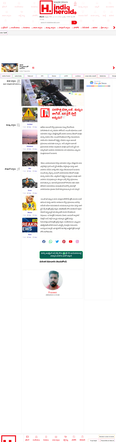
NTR (40, 76)
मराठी (68, 17)
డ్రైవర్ (67, 219)
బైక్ (71, 199)
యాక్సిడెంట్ (44, 225)
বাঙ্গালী (72, 17)
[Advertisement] (58, 49)
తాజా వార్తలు (11, 81)
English (47, 17)
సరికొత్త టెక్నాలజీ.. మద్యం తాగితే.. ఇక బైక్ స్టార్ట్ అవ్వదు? (67, 114)
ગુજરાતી (54, 17)
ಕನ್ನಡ (59, 17)
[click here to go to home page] (58, 13)
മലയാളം (42, 19)
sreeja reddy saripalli (88, 76)
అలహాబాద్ (62, 209)
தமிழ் (64, 17)
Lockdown (76, 76)
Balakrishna (101, 76)
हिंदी (50, 17)
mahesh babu (16, 76)
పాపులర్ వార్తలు (10, 169)
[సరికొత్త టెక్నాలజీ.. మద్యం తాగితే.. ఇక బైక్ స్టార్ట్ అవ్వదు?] (52, 105)
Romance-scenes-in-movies (107, 436)
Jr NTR (64, 76)
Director (52, 76)
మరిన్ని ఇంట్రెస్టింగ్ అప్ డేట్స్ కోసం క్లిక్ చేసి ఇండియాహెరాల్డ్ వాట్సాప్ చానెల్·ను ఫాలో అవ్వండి (61, 254)
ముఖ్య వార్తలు (11, 125)
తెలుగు (42, 17)
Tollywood (28, 76)
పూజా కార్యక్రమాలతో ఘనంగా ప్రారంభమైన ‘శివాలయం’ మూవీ (25, 66)
